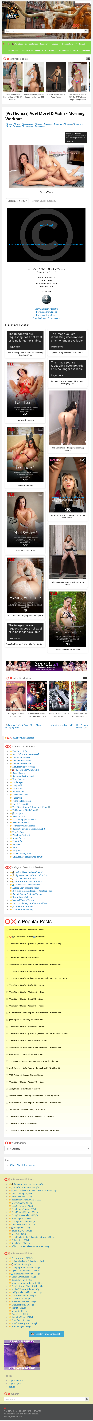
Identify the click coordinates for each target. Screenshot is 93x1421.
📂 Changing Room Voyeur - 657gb (24, 1267)
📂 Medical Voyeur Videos (22, 900)
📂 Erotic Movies (17, 779)
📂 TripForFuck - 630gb (19, 1298)
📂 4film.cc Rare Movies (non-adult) (26, 857)
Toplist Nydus (15, 1384)
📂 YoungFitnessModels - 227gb (23, 1215)
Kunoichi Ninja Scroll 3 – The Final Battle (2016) (37, 714)
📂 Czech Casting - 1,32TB (20, 1193)
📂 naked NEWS (17, 816)
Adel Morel (28, 124)
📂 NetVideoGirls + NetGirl (22, 767)
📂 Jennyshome (17, 791)
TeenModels (63, 50)
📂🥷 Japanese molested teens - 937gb (26, 1184)
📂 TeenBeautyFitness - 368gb (22, 1209)
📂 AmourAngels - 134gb (20, 1326)
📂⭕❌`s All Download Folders (19, 738)
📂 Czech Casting (17, 773)
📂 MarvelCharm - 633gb (20, 1203)
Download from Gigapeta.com (46, 318)
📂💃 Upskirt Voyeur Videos (23, 878)
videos (18, 126)
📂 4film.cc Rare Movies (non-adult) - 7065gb (29, 1246)
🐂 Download (17, 44)
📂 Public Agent (17, 782)
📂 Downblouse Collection (22, 897)
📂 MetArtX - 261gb (18, 1311)
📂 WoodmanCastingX (20, 835)
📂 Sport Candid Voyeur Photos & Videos (28, 903)
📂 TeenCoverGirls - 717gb (21, 1206)
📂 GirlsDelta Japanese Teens (23, 819)
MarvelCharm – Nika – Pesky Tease (56, 95)
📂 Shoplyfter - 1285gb (19, 1243)
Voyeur (55, 44)
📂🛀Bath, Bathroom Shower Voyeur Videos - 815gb (33, 1190)
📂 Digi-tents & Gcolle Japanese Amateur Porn (31, 891)
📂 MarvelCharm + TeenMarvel (24, 754)
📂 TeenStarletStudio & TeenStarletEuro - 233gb (31, 1237)
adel (18, 124)
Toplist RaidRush (16, 1380)
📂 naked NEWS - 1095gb (20, 1231)
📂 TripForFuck (17, 832)
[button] (4, 44)
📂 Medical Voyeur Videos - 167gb (24, 1289)
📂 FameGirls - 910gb (18, 1314)
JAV (74, 50)
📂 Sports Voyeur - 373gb (20, 1280)
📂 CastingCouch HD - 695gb (22, 1221)
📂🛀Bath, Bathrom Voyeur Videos (26, 881)
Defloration (67, 44)
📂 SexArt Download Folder (22, 826)
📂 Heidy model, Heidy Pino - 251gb (25, 1292)
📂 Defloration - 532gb (19, 1240)
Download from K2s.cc (46, 315)
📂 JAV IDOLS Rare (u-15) (21, 909)
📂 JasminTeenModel (19, 822)
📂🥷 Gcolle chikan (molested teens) (26, 872)
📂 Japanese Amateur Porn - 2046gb (25, 1283)
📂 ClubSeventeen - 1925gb (21, 1305)
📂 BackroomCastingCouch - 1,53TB (25, 1200)
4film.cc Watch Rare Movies (22, 1165)
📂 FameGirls (16, 841)
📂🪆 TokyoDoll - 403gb (20, 1264)
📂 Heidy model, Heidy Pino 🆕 (24, 810)
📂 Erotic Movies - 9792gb (21, 1258)
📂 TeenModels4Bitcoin (20, 764)
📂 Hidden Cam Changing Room (24, 888)
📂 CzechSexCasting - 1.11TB (22, 1225)
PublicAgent (13, 50)
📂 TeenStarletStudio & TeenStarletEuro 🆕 (30, 807)
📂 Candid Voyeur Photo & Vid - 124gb (26, 1286)
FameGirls (85, 50)
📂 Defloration (16, 788)
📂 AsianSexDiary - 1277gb (21, 1317)
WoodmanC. (80, 44)
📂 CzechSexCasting (19, 795)
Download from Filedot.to (46, 309)
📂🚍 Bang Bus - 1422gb (20, 1228)
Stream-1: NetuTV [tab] (17, 201)
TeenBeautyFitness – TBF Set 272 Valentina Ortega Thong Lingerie (77, 97)
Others (51, 50)
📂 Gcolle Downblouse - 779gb (22, 1277)
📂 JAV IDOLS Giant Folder (22, 906)
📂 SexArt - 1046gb (17, 1308)
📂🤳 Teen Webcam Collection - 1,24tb (26, 1261)
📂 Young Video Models (20, 801)
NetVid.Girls (40, 50)
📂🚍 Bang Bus (16, 813)
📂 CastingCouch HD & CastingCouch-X (27, 829)
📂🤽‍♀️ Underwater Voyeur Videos (25, 885)
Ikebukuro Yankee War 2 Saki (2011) (59, 714)
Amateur (44, 44)
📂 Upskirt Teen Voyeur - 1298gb (24, 1270)
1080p (11, 124)
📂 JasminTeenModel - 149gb (22, 1295)
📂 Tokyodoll (16, 785)
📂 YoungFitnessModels (20, 760)
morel (69, 124)
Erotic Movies (31, 44)
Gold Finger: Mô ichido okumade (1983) (16, 714)
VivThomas (29, 126)
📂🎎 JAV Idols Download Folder (24, 770)
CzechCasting (27, 50)
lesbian (49, 124)
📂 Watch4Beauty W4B (20, 854)
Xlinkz (12, 1387)
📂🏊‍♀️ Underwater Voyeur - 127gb (24, 1274)
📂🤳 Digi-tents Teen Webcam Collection (28, 875)
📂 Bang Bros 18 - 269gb (20, 1320)
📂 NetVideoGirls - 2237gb (21, 1196)
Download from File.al (46, 312)
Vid (10, 126)
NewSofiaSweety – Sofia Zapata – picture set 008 (34, 95)
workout (41, 126)
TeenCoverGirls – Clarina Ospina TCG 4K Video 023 (12, 97)
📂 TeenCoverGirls (18, 751)
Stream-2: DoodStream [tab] (43, 201)
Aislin (40, 124)
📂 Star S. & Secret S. (19, 804)
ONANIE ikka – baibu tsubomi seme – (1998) (80, 714)
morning (79, 124)
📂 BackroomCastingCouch (22, 776)
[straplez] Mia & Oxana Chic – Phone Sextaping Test (23, 726)
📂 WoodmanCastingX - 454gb (22, 1302)
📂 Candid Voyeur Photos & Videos (26, 894)
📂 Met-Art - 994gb (17, 1234)
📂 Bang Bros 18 (17, 851)
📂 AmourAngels (17, 838)
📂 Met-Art (15, 844)
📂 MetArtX (15, 847)
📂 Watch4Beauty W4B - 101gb (23, 1323)
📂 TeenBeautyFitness (20, 757)
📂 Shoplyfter (16, 798)
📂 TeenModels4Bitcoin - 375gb (23, 1212)
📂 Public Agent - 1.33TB (20, 1218)
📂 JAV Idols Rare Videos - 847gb (24, 1187)
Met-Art (59, 124)
